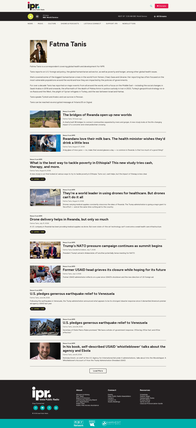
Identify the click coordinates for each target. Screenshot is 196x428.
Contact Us (112, 400)
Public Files (80, 403)
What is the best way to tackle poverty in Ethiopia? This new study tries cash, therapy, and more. (91, 165)
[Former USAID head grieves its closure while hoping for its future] (45, 274)
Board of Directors (83, 398)
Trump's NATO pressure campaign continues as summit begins (112, 246)
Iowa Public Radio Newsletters (119, 396)
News (30, 24)
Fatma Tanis (67, 119)
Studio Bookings (114, 402)
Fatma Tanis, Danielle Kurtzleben (74, 250)
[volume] (37, 16)
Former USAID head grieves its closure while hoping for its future (114, 270)
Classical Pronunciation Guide (151, 403)
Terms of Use (145, 402)
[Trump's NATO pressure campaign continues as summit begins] (45, 250)
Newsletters (129, 24)
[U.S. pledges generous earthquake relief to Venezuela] (45, 327)
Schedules (144, 394)
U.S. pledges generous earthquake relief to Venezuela (72, 294)
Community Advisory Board (86, 400)
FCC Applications (82, 402)
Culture (52, 24)
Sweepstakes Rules (147, 398)
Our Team (80, 396)
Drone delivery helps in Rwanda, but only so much (69, 219)
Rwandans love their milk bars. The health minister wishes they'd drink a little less (114, 141)
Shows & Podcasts (70, 24)
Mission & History (82, 394)
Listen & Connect (92, 24)
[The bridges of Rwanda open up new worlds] (45, 119)
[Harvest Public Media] (111, 423)
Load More (98, 371)
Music (40, 24)
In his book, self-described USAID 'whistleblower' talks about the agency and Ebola (114, 348)
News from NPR (69, 111)
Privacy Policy (145, 400)
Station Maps (145, 396)
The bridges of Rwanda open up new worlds (97, 115)
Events (110, 394)
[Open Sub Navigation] (35, 23)
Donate (162, 6)
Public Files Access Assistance (87, 405)
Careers (111, 398)
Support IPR (112, 24)
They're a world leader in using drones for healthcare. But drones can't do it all (114, 195)
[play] (30, 16)
